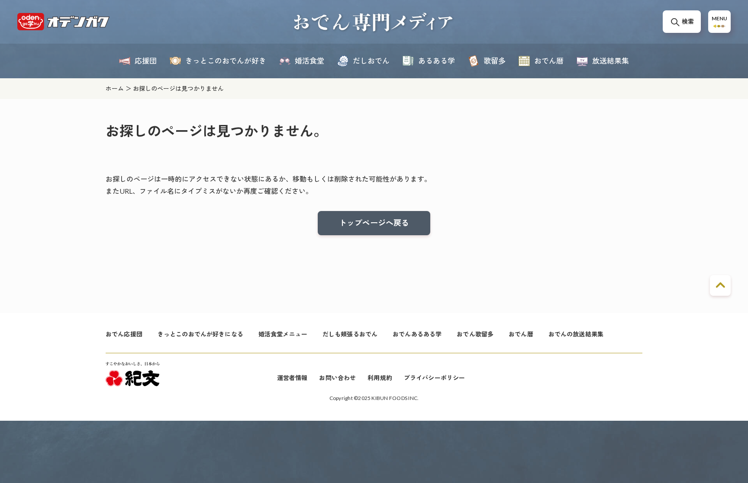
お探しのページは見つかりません (178, 88)
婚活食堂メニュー (282, 334)
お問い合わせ (337, 377)
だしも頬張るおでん (349, 334)
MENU (719, 18)
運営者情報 (292, 377)
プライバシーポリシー (434, 377)
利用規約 (380, 377)
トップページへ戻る (374, 222)
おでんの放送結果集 (575, 334)
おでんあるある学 (417, 334)
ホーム (115, 88)
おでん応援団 (124, 334)
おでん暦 (521, 334)
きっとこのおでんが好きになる (200, 334)
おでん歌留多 (475, 334)
